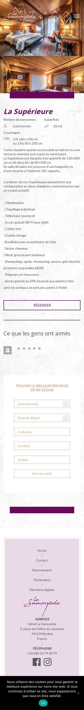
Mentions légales (42, 590)
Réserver (42, 305)
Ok (43, 703)
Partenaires (42, 580)
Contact (42, 560)
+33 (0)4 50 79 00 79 (42, 653)
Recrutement (42, 570)
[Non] (78, 693)
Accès (42, 550)
